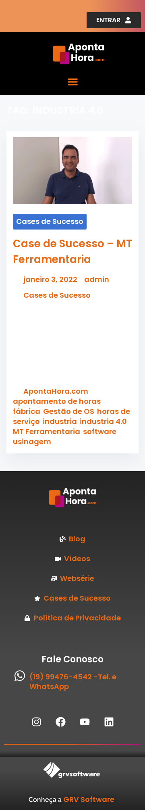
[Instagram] (36, 722)
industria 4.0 (103, 421)
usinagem (32, 441)
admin (96, 279)
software (99, 431)
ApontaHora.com (55, 391)
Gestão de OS (68, 411)
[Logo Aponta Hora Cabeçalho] (96, 53)
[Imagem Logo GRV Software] (52, 770)
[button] (72, 81)
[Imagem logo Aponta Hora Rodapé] (72, 497)
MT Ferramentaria (46, 431)
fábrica (26, 411)
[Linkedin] (109, 722)
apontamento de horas (57, 401)
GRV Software (88, 799)
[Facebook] (60, 722)
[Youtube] (85, 722)
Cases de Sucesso (49, 221)
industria (60, 421)
